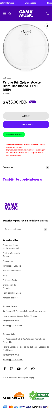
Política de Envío (10, 280)
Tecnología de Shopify (26, 377)
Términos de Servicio (12, 266)
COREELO (7, 78)
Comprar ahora (26, 124)
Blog (5, 275)
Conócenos (8, 261)
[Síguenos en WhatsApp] (33, 369)
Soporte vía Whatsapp (14, 134)
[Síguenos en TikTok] (26, 369)
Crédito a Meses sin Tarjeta (11, 254)
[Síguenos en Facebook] (5, 369)
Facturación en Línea (12, 293)
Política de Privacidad (12, 270)
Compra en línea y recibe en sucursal (11, 246)
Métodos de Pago (10, 298)
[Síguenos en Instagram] (12, 369)
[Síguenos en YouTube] (19, 369)
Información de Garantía (9, 286)
